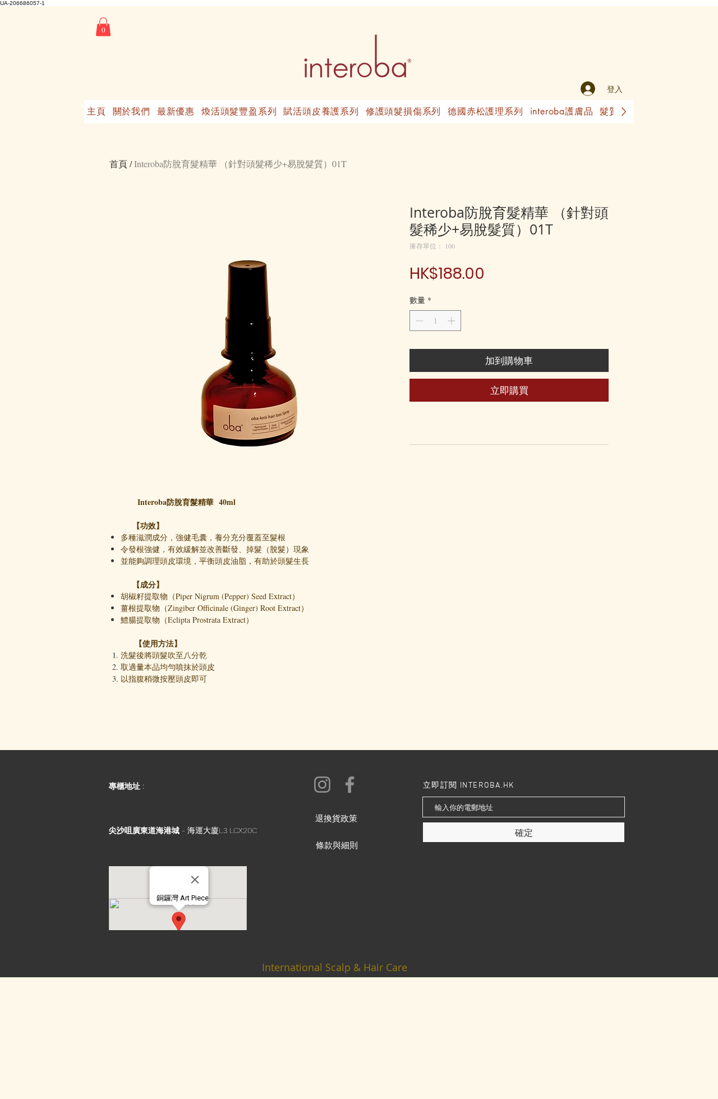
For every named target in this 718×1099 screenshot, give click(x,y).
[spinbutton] (435, 320)
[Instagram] (322, 784)
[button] (103, 26)
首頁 (118, 163)
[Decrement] (418, 320)
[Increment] (452, 320)
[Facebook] (350, 784)
